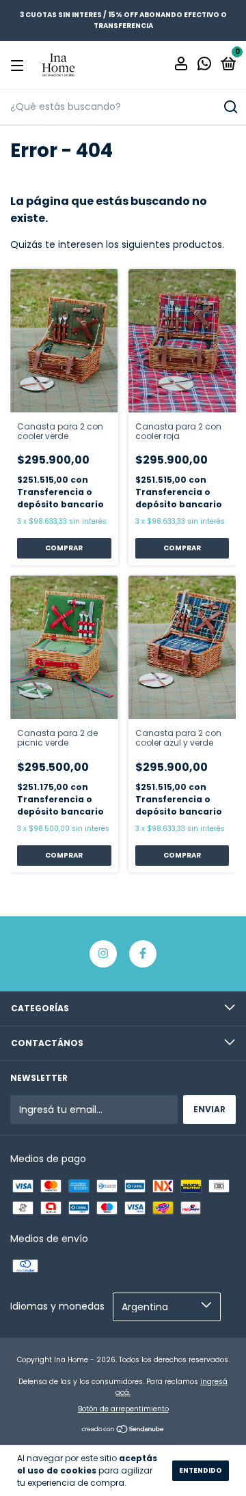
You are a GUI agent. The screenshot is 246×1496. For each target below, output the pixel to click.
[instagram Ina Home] (103, 954)
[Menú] (19, 65)
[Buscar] (230, 107)
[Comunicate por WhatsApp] (204, 66)
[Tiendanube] (123, 1430)
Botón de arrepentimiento (123, 1409)
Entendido (200, 1470)
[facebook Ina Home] (142, 954)
